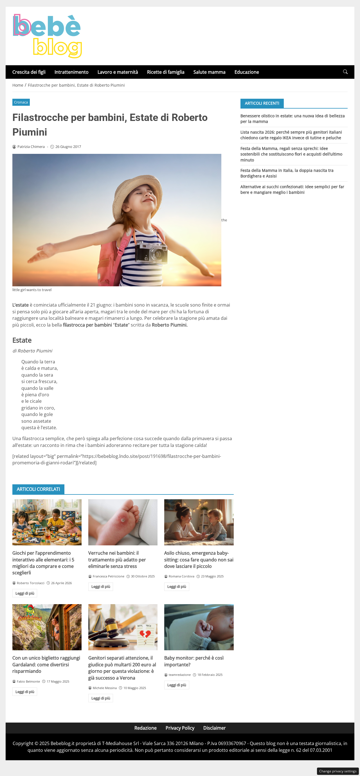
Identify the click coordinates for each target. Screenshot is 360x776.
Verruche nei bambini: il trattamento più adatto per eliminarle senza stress (117, 559)
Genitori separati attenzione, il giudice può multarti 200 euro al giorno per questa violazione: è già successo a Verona (122, 668)
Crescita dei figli (29, 72)
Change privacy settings (338, 771)
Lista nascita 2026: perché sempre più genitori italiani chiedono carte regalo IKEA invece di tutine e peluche (291, 134)
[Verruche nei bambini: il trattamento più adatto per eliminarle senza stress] (123, 522)
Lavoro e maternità (118, 72)
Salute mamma (210, 72)
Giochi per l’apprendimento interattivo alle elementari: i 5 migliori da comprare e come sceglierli (43, 563)
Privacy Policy (180, 728)
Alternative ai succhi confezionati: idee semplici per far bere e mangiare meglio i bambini (292, 189)
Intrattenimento (72, 72)
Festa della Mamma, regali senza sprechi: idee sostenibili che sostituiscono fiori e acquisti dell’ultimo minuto (291, 153)
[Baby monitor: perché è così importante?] (198, 627)
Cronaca (21, 102)
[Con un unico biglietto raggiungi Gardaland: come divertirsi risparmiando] (47, 627)
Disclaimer (214, 728)
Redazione (145, 728)
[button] (345, 72)
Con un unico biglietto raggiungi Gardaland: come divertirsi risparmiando (46, 664)
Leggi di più (24, 593)
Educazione (247, 72)
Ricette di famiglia (165, 72)
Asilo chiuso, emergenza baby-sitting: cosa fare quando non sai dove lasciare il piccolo (198, 559)
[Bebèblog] (47, 35)
